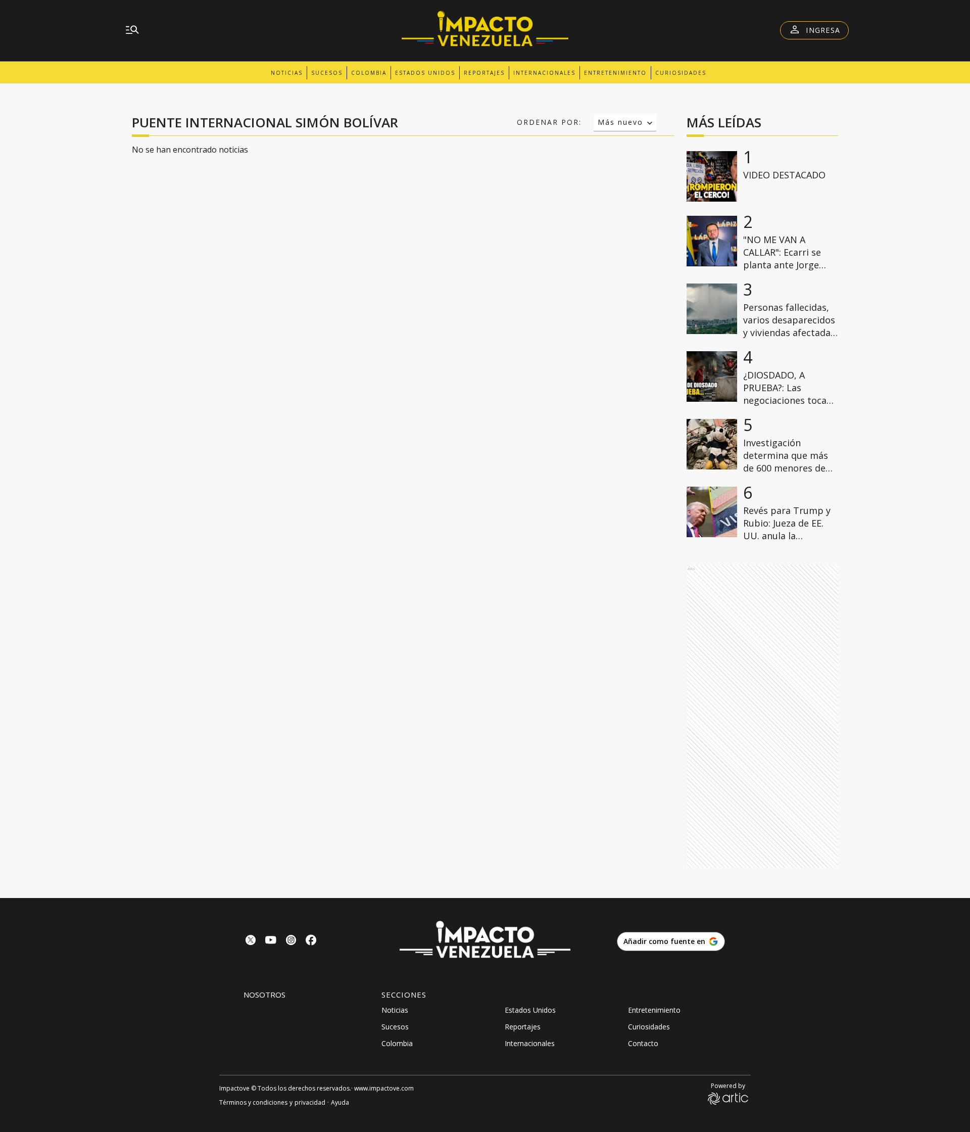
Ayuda (340, 1102)
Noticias (287, 72)
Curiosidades (680, 72)
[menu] (132, 30)
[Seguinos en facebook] (311, 941)
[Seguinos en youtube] (270, 941)
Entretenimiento (615, 72)
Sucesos (327, 72)
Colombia (368, 72)
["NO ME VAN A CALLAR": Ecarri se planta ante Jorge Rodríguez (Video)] (712, 241)
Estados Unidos (425, 72)
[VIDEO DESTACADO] (712, 176)
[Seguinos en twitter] (250, 941)
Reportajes (484, 72)
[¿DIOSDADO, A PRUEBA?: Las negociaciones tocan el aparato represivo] (712, 376)
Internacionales (544, 72)
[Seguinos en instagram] (291, 941)
